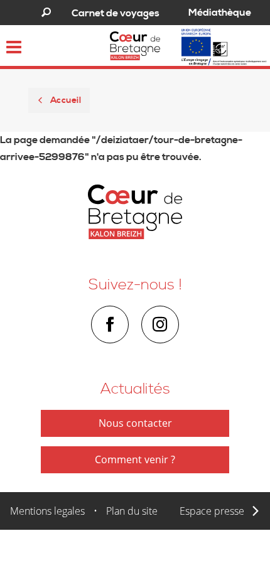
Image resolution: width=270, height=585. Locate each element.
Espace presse (212, 511)
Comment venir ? (135, 459)
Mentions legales (47, 511)
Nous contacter (135, 423)
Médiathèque (219, 12)
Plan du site (132, 511)
